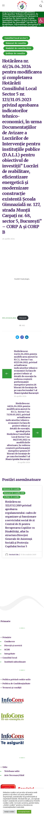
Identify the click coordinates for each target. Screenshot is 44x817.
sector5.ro (14, 555)
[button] (41, 20)
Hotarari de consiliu (16, 43)
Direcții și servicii (13, 645)
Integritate (9, 653)
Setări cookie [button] (9, 812)
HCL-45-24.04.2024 (9, 318)
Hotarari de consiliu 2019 (14, 493)
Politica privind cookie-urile (16, 679)
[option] (22, 521)
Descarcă (22, 318)
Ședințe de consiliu (15, 53)
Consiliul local (9, 658)
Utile (4, 767)
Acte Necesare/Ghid (14, 775)
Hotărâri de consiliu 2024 (18, 48)
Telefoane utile (12, 771)
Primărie (6, 637)
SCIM (7, 649)
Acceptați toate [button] (24, 812)
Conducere (9, 641)
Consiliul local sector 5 (16, 38)
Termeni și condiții (11, 687)
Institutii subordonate (15, 662)
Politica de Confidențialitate (16, 683)
